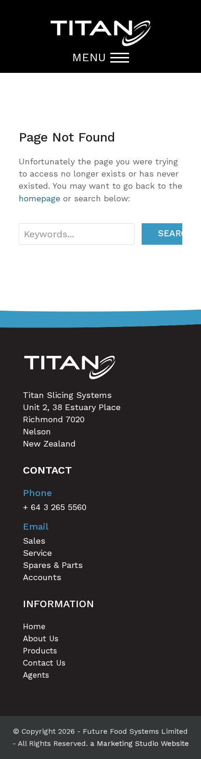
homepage (39, 198)
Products (40, 650)
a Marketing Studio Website (139, 743)
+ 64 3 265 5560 (54, 507)
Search (170, 233)
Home (34, 626)
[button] (100, 57)
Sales (34, 541)
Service (37, 553)
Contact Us (44, 662)
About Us (40, 638)
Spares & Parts (53, 565)
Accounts (42, 577)
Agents (36, 675)
